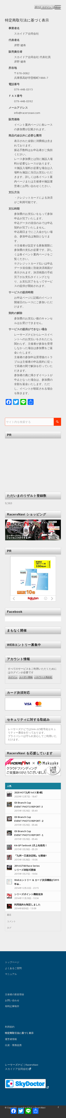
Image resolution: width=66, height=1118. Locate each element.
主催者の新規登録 (14, 994)
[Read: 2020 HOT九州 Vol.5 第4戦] (9, 794)
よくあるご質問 (13, 968)
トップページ (12, 962)
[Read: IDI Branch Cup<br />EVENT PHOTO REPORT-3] (9, 804)
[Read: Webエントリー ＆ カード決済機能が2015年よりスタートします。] (9, 881)
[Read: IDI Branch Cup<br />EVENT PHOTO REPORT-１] (9, 833)
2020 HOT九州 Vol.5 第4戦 (28, 792)
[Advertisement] (33, 462)
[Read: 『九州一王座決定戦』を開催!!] (9, 857)
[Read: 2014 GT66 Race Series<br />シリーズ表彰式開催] (9, 867)
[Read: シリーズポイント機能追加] (9, 896)
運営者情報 (11, 1039)
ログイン (46, 7)
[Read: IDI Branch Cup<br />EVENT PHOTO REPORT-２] (9, 819)
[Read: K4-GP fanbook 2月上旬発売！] (9, 847)
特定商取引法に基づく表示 (19, 1033)
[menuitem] (56, 7)
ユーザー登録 (25, 677)
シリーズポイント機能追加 (28, 894)
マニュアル (11, 974)
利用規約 (9, 1026)
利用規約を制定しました (27, 904)
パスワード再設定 (43, 677)
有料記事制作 (12, 1006)
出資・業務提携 (13, 1045)
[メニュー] (56, 7)
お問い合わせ (12, 1000)
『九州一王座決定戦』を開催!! (30, 855)
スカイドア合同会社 (16, 1069)
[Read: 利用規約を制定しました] (9, 906)
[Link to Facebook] (58, 1107)
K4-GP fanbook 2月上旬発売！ (30, 845)
